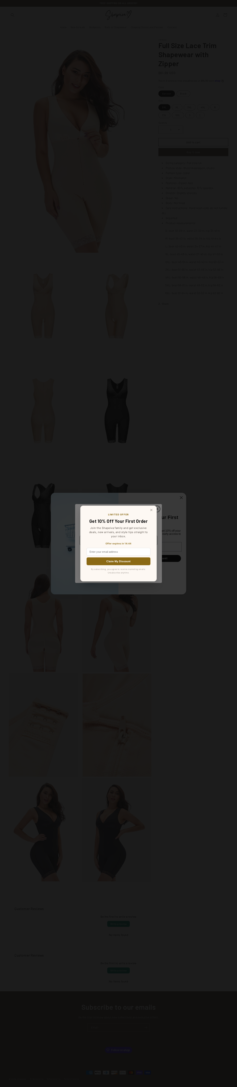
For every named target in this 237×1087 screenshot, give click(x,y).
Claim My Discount (118, 561)
